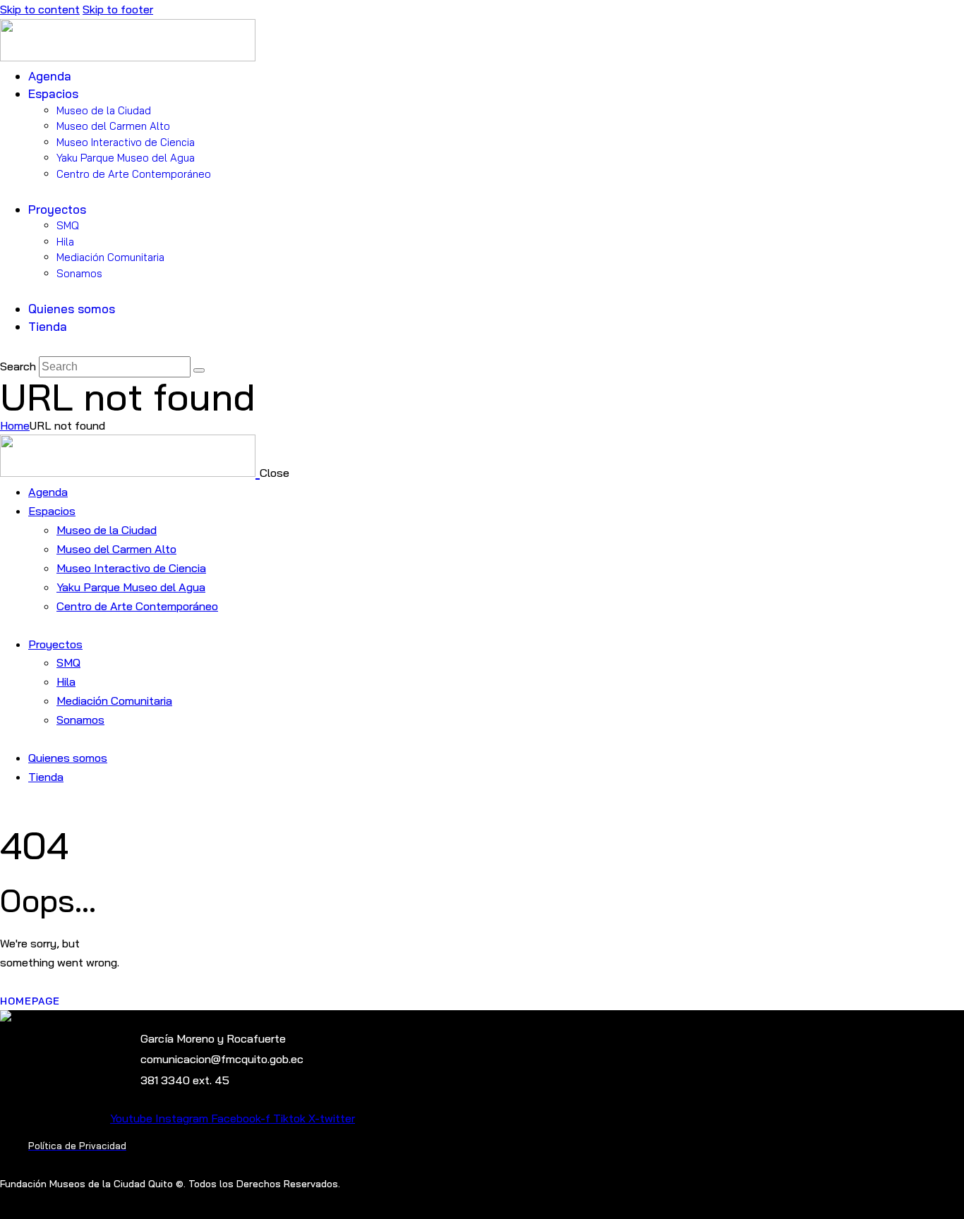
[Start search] (199, 370)
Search (18, 366)
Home (15, 425)
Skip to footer (118, 9)
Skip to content (40, 9)
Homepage (30, 1001)
